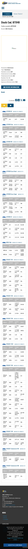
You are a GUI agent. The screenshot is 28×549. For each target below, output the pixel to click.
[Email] (24, 100)
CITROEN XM (14, 142)
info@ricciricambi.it (10, 505)
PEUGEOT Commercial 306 (13, 466)
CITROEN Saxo (15, 124)
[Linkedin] (19, 100)
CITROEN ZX (14, 217)
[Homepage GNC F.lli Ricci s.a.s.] (11, 3)
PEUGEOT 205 (15, 296)
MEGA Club (14, 242)
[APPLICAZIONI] (4, 105)
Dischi (7, 14)
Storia (5, 518)
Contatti (5, 519)
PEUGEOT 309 (15, 431)
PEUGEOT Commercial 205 (13, 449)
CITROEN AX (14, 111)
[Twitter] (21, 100)
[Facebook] (16, 100)
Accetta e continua (15, 545)
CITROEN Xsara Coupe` (13, 195)
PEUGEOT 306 (15, 365)
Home (15, 14)
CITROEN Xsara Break (12, 172)
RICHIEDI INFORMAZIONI (12, 87)
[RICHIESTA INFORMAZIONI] (11, 105)
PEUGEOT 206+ (15, 344)
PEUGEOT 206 (15, 318)
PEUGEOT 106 (14, 260)
